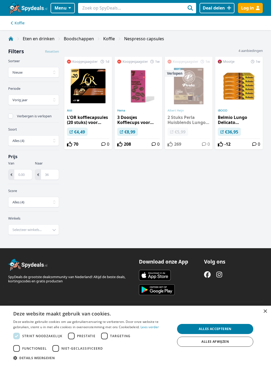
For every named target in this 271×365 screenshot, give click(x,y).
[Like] (69, 144)
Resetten (52, 51)
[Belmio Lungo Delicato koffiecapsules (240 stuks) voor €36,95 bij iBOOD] (239, 103)
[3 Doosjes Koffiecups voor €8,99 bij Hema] (138, 103)
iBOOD (222, 110)
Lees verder (150, 327)
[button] (91, 358)
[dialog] (135, 335)
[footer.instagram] (219, 274)
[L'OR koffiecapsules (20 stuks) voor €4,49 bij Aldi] (88, 103)
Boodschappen (79, 39)
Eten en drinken (39, 39)
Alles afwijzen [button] (215, 341)
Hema (121, 110)
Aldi (69, 110)
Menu (61, 8)
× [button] (265, 311)
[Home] (10, 38)
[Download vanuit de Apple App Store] (155, 275)
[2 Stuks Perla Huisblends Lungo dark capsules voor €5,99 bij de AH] (189, 103)
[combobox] (33, 229)
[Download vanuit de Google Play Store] (157, 289)
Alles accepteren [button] (215, 329)
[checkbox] (10, 116)
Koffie (20, 22)
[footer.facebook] (207, 274)
